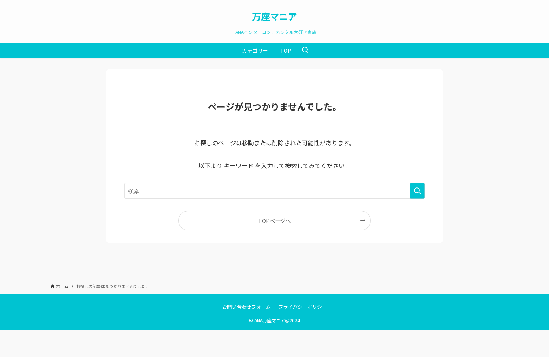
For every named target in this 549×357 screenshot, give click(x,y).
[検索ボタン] (305, 50)
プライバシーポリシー (302, 306)
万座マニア (274, 16)
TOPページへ (274, 220)
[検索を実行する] (417, 191)
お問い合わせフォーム (246, 306)
